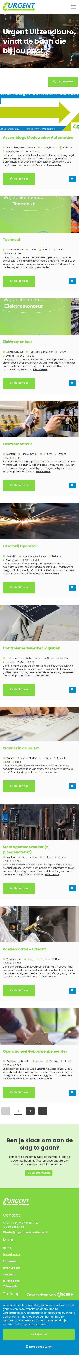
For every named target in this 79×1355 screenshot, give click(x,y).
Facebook (12, 1281)
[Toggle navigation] (74, 6)
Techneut (12, 239)
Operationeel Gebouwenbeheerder (35, 1051)
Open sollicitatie (39, 1172)
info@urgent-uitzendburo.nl (26, 1232)
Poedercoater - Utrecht (24, 949)
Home (7, 1247)
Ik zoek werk (11, 1254)
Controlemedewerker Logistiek (31, 648)
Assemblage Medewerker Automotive (38, 137)
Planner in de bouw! (21, 748)
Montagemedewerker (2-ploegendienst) (26, 850)
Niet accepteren (41, 1346)
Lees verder (54, 165)
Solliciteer (21, 179)
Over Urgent (11, 1268)
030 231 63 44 (15, 1227)
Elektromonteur (17, 341)
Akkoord (41, 1334)
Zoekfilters (65, 81)
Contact (9, 1274)
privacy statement (37, 1324)
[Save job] (72, 179)
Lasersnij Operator (20, 546)
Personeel (10, 1261)
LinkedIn (12, 1286)
